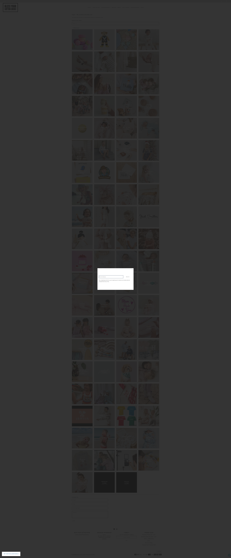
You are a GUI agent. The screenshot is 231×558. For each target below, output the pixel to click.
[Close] (132, 269)
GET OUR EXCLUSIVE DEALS (11, 553)
